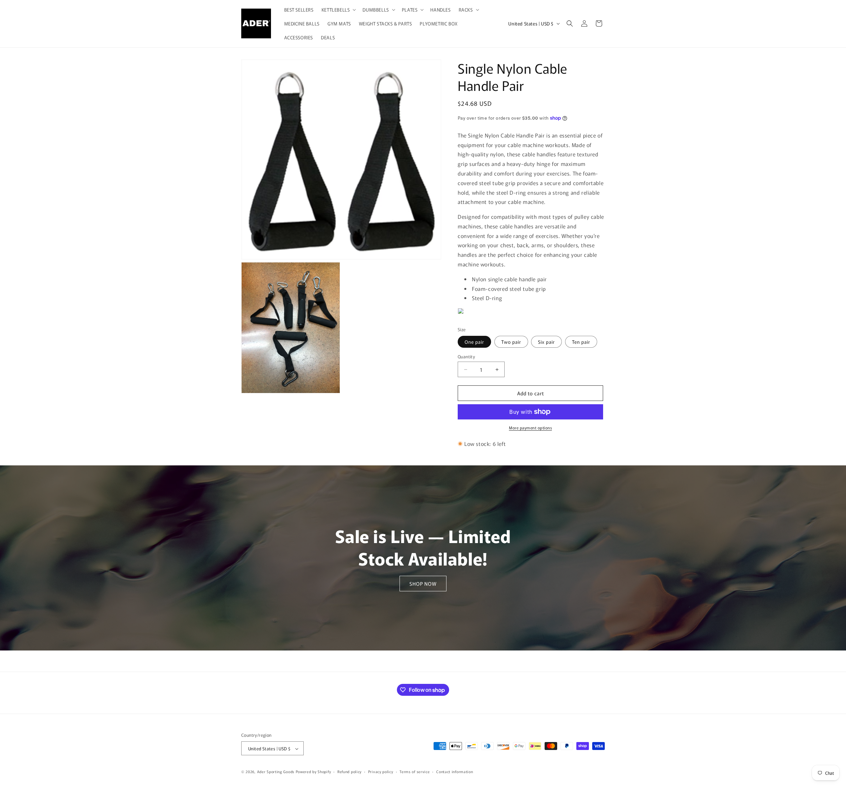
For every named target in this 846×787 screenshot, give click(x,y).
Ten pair (581, 341)
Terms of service (415, 771)
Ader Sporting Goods (275, 771)
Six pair (546, 341)
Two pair (511, 341)
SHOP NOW (423, 583)
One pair (474, 341)
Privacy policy (380, 771)
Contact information (454, 771)
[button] (338, 10)
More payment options (530, 427)
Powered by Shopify (313, 771)
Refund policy (349, 771)
